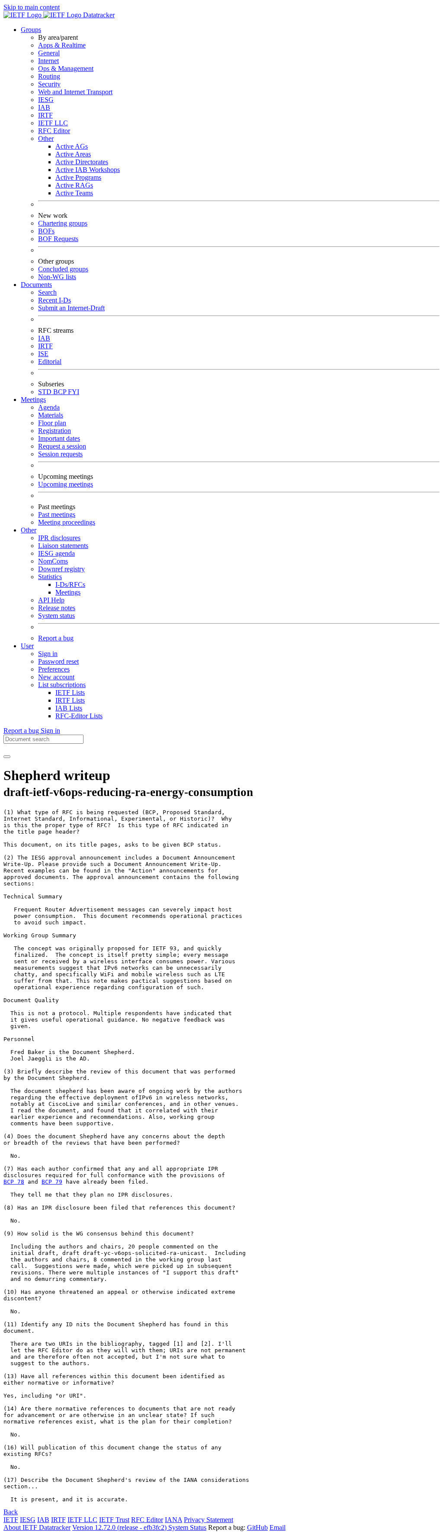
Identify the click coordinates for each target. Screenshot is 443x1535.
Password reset (58, 661)
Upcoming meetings (65, 484)
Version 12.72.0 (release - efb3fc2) (120, 1527)
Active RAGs (74, 185)
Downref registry (61, 569)
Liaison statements (63, 545)
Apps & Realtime (62, 45)
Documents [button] (36, 284)
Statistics (50, 576)
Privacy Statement (208, 1519)
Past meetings (56, 514)
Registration (54, 430)
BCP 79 (52, 1181)
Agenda (49, 407)
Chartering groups (62, 223)
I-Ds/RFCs (70, 584)
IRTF (45, 115)
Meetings (67, 592)
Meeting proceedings (66, 522)
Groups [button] (31, 29)
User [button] (27, 646)
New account (56, 677)
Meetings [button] (33, 399)
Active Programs (78, 177)
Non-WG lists (57, 276)
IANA (173, 1519)
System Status (187, 1527)
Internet (48, 60)
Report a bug (56, 638)
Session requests (60, 454)
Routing (49, 76)
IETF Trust (114, 1519)
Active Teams (74, 193)
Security (49, 84)
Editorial (49, 361)
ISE (43, 353)
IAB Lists (68, 708)
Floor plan (52, 423)
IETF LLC (53, 123)
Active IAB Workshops (87, 169)
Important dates (59, 438)
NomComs (53, 561)
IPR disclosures (59, 537)
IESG (46, 99)
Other (46, 138)
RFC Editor (54, 130)
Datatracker (98, 15)
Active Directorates (81, 162)
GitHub (257, 1527)
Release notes (56, 607)
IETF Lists (70, 692)
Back (10, 1512)
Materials (50, 415)
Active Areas (73, 154)
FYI (73, 391)
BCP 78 (13, 1181)
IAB (44, 107)
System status (56, 615)
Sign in (48, 653)
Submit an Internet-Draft (71, 308)
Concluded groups (63, 269)
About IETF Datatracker (37, 1527)
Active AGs (71, 146)
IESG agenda (56, 553)
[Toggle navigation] (6, 756)
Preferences (54, 669)
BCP (60, 391)
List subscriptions (62, 684)
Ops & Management (65, 68)
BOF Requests (58, 238)
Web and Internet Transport (75, 92)
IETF (10, 1519)
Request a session (62, 446)
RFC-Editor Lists (79, 716)
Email (278, 1527)
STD (45, 391)
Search (47, 292)
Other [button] (28, 530)
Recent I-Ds (54, 300)
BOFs (46, 231)
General (49, 53)
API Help (51, 600)
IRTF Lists (70, 700)
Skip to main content (31, 7)
